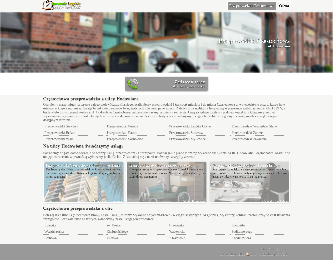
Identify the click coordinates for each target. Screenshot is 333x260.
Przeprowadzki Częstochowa (251, 6)
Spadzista (238, 225)
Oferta (284, 6)
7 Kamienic (177, 238)
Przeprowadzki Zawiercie (249, 139)
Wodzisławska (54, 231)
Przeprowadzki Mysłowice (187, 139)
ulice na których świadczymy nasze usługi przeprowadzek (114, 219)
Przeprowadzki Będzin (59, 133)
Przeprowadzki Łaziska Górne (190, 126)
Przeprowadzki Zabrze (247, 133)
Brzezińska (176, 225)
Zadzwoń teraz (189, 83)
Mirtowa (112, 238)
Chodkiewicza (241, 238)
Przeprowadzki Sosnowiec (125, 139)
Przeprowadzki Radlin (122, 133)
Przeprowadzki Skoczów (186, 133)
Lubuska (50, 225)
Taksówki (268, 249)
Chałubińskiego (117, 231)
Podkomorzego (242, 231)
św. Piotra (113, 225)
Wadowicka (177, 231)
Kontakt (281, 249)
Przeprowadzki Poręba (122, 126)
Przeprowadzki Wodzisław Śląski (254, 126)
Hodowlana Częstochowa (113, 112)
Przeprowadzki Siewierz (61, 126)
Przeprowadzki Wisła (58, 139)
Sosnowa (50, 238)
